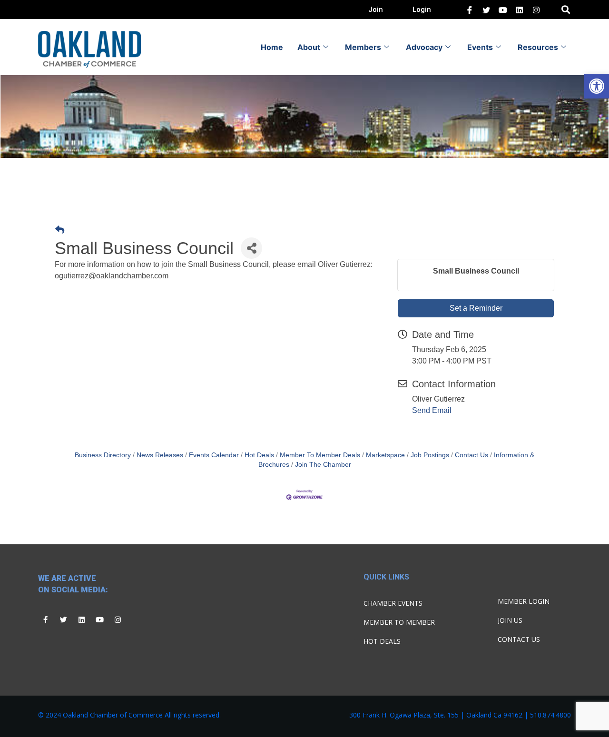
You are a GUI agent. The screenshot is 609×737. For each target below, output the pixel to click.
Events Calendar (214, 455)
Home (272, 47)
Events (480, 47)
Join (375, 9)
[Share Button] (251, 248)
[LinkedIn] (503, 9)
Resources (538, 47)
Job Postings (430, 455)
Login (422, 9)
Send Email (432, 410)
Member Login (524, 601)
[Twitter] (486, 9)
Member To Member (399, 622)
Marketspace (385, 455)
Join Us (510, 620)
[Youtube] (99, 620)
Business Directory (103, 455)
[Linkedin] (81, 620)
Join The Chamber (323, 464)
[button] (596, 86)
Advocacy (424, 47)
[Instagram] (117, 620)
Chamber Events (392, 603)
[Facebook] (469, 9)
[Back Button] (59, 230)
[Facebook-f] (45, 620)
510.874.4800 (550, 714)
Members (363, 47)
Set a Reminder (476, 308)
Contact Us (471, 455)
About (308, 47)
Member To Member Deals (320, 455)
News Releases (160, 455)
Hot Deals (259, 455)
